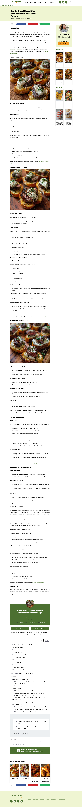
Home (26, 2)
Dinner (46, 2)
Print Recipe (40, 628)
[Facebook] (60, 2)
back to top (62, 799)
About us (52, 2)
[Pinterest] (66, 2)
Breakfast (40, 2)
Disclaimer (42, 799)
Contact (29, 799)
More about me (63, 43)
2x (45, 640)
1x (43, 640)
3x (47, 640)
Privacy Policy (35, 799)
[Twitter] (21, 801)
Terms (48, 799)
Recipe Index (33, 2)
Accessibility (53, 799)
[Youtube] (63, 2)
